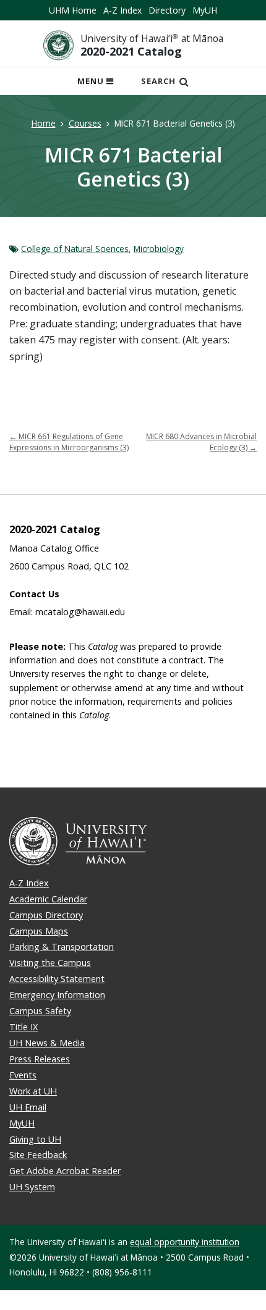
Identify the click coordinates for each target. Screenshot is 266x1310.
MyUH (204, 10)
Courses (85, 123)
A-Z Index (122, 10)
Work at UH (33, 1091)
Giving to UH (35, 1139)
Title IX (23, 1027)
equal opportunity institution (184, 1242)
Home (44, 123)
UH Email (27, 1107)
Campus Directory (46, 915)
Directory (167, 10)
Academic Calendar (48, 899)
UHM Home (73, 10)
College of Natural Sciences (75, 248)
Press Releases (39, 1059)
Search (158, 80)
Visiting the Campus (50, 962)
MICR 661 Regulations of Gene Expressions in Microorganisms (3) (69, 442)
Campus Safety (40, 1011)
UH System (32, 1187)
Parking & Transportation (61, 946)
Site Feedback (38, 1155)
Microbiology (159, 248)
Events (22, 1075)
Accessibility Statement (57, 979)
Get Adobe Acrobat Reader (65, 1171)
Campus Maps (38, 931)
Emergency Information (57, 995)
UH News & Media (47, 1043)
